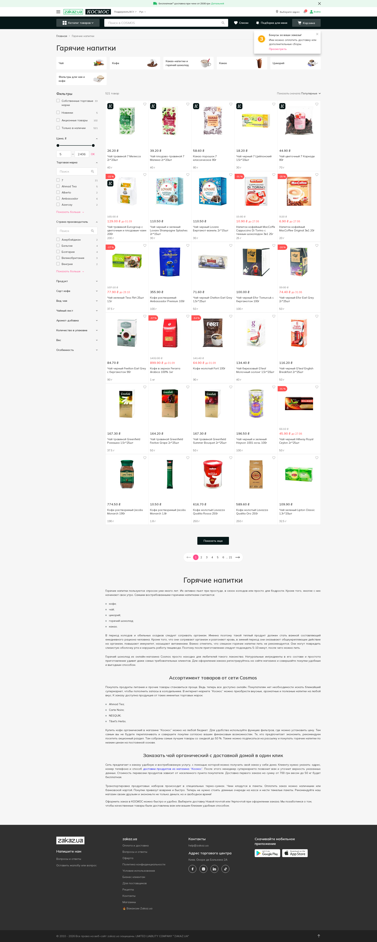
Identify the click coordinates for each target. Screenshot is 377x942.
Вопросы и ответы (68, 859)
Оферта (128, 858)
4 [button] (212, 557)
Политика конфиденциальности (144, 864)
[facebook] (192, 869)
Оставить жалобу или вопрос (76, 865)
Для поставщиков (135, 883)
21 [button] (230, 557)
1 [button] (196, 557)
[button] (287, 12)
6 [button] (223, 557)
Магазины (129, 902)
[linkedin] (214, 869)
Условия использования (139, 870)
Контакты (129, 896)
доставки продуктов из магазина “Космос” (173, 769)
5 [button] (218, 557)
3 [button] (207, 557)
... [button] (227, 557)
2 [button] (201, 557)
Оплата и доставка (136, 845)
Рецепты (128, 889)
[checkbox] (58, 100)
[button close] (319, 3)
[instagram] (203, 869)
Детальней (217, 3)
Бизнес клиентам (134, 877)
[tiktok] (225, 869)
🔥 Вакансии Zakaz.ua (137, 908)
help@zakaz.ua (198, 845)
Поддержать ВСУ (124, 11)
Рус (141, 11)
